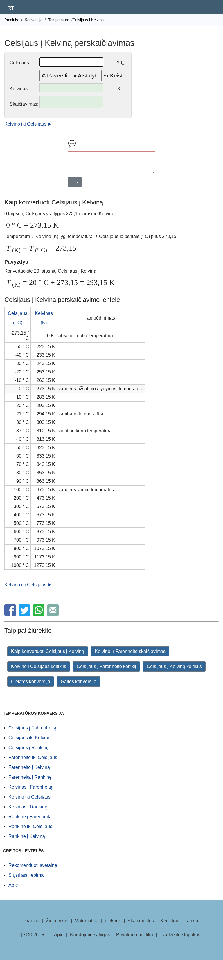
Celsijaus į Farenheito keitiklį (106, 666)
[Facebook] (10, 614)
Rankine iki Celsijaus (30, 826)
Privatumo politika (134, 934)
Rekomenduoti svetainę (32, 865)
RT (10, 8)
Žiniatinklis (57, 920)
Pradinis (11, 20)
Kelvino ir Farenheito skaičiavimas (130, 651)
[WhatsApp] (39, 614)
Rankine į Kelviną (26, 836)
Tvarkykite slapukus (179, 934)
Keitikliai (169, 920)
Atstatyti (87, 75)
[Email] (53, 614)
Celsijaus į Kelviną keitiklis (174, 666)
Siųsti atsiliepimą (26, 875)
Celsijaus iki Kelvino (29, 737)
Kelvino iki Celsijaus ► (28, 123)
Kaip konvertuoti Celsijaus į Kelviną (47, 651)
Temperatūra (58, 20)
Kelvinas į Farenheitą (30, 787)
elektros (113, 920)
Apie (13, 885)
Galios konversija (78, 681)
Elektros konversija (30, 681)
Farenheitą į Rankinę (30, 777)
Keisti (116, 75)
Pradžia (31, 920)
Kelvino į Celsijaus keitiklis (38, 666)
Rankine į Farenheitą (30, 816)
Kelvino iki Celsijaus (29, 796)
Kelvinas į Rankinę (27, 806)
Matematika (86, 920)
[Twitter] (25, 614)
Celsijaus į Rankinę (28, 747)
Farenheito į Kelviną (29, 767)
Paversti (56, 75)
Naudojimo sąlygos (90, 934)
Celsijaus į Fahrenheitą (32, 727)
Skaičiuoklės (140, 920)
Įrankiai (191, 920)
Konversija (33, 20)
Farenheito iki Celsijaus (32, 757)
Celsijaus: (20, 62)
